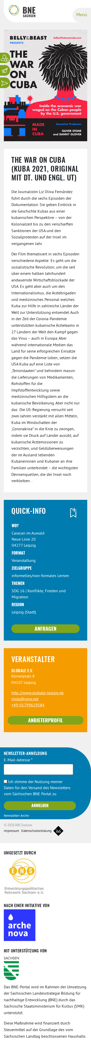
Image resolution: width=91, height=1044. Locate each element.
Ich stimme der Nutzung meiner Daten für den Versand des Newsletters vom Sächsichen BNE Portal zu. (37, 788)
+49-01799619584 (27, 705)
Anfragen (45, 629)
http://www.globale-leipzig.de (37, 693)
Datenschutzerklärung (36, 831)
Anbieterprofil (45, 720)
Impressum (11, 831)
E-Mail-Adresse (18, 760)
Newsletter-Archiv (16, 816)
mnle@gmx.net (24, 699)
